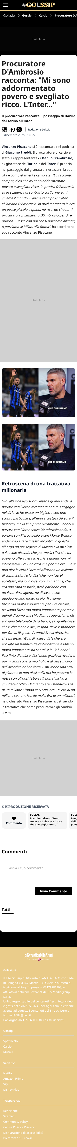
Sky (5, 1084)
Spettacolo (10, 1041)
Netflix (7, 1073)
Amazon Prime (13, 1078)
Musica (8, 1052)
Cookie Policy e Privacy (18, 1127)
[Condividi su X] (19, 129)
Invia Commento (53, 891)
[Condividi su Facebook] (12, 129)
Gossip (27, 15)
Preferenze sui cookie (18, 1138)
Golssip (9, 15)
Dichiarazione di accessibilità (23, 1133)
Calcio (43, 15)
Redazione (10, 1111)
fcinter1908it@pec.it (17, 1015)
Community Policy (15, 1122)
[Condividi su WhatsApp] (4, 129)
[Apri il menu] (5, 4)
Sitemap (9, 1116)
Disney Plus (11, 1089)
